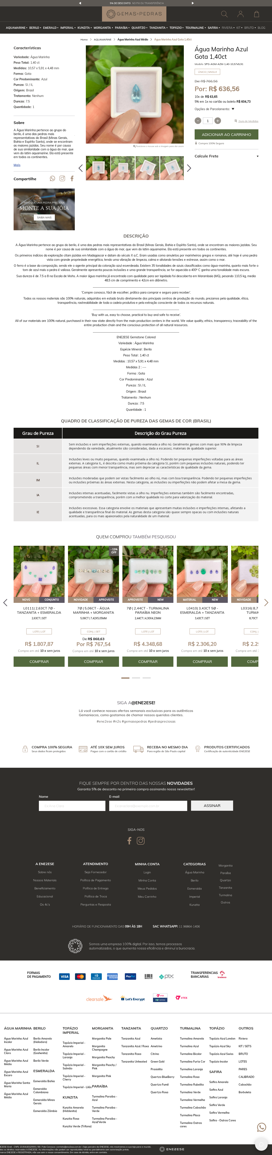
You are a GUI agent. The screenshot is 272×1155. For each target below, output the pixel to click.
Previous (80, 3)
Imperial (194, 897)
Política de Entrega (95, 888)
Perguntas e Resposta (96, 904)
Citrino (155, 1054)
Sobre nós (45, 872)
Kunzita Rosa (71, 1118)
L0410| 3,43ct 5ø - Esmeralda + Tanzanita (202, 610)
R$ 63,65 (211, 97)
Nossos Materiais (45, 880)
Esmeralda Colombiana (40, 1090)
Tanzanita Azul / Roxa (135, 1046)
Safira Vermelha (219, 1112)
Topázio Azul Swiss (221, 1054)
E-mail (114, 796)
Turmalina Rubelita (192, 1084)
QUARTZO (138, 27)
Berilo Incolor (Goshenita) (41, 1051)
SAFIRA (213, 27)
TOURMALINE (195, 27)
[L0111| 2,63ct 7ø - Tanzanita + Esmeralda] (39, 571)
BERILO (34, 27)
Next (193, 3)
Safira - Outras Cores (222, 1120)
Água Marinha (194, 872)
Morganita (225, 865)
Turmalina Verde (190, 1092)
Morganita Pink (101, 1076)
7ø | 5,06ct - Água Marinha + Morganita (93, 610)
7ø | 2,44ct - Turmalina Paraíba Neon (148, 610)
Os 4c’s (45, 904)
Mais (17, 165)
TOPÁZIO (176, 27)
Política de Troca (96, 896)
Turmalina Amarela (192, 1038)
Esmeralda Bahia (44, 1081)
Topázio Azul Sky (220, 1046)
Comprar (226, 134)
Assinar (212, 805)
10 (197, 97)
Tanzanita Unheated (134, 1061)
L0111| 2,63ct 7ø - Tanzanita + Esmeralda (39, 610)
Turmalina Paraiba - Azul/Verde (104, 1120)
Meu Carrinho (147, 897)
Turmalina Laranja (191, 1069)
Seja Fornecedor (96, 872)
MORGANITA (102, 27)
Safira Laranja (218, 1097)
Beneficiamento (44, 888)
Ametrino (156, 1046)
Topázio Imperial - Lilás (77, 1087)
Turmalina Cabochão (193, 1107)
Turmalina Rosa (190, 1077)
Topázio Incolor (218, 1061)
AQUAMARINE (16, 27)
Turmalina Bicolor (191, 1054)
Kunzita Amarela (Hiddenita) (73, 1109)
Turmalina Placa (190, 1115)
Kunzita (195, 905)
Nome (43, 796)
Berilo (194, 880)
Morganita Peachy (103, 1057)
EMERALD (50, 27)
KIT (239, 27)
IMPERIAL (67, 27)
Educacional (45, 896)
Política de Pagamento (95, 880)
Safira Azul (216, 1089)
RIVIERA (227, 27)
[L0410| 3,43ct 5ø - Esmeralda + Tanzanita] (202, 571)
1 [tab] (125, 678)
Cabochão (245, 1084)
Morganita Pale (101, 1038)
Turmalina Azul (189, 1046)
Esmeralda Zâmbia (45, 1111)
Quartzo (225, 880)
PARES (243, 1069)
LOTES (243, 1061)
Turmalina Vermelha (192, 1100)
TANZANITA (157, 27)
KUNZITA (84, 27)
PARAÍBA (121, 27)
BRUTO (249, 27)
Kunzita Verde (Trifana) (77, 1126)
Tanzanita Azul (130, 1038)
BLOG (261, 27)
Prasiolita (157, 1069)
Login (147, 872)
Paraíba (225, 873)
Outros (225, 902)
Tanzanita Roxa (131, 1054)
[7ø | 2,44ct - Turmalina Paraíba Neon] (147, 571)
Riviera (243, 1038)
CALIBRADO (246, 1077)
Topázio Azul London (222, 1038)
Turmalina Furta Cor (192, 1061)
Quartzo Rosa (159, 1092)
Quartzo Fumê (160, 1084)
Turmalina (225, 895)
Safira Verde (217, 1105)
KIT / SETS (245, 1046)
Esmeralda (194, 888)
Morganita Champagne (100, 1047)
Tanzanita (225, 888)
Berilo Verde (41, 1060)
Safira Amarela (218, 1082)
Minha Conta (147, 880)
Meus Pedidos (147, 888)
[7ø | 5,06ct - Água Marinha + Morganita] (93, 571)
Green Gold (157, 1061)
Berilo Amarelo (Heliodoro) (42, 1040)
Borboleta (245, 1092)
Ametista (156, 1038)
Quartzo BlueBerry (162, 1077)
